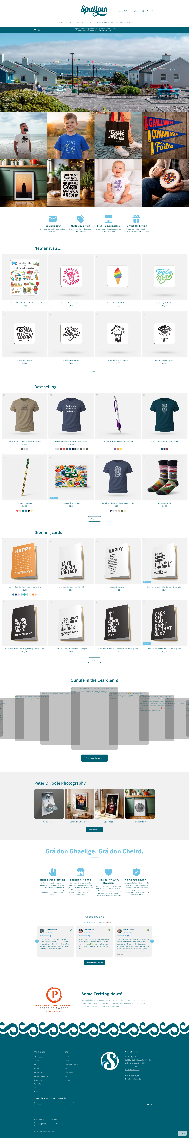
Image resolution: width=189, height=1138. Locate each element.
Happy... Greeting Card (117, 587)
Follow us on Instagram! (94, 758)
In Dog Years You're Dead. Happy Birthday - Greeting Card (24, 649)
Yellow (121, 449)
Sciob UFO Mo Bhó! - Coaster (164, 360)
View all (94, 372)
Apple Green (125, 511)
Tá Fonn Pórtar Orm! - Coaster (118, 360)
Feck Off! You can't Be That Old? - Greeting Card (164, 649)
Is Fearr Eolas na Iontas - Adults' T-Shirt (164, 441)
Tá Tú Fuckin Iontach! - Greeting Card (71, 587)
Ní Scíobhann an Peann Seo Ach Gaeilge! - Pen (117, 441)
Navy (75, 449)
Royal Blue (70, 449)
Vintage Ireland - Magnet (71, 503)
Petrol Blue (162, 449)
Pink (20, 511)
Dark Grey (81, 449)
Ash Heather (55, 449)
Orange (118, 449)
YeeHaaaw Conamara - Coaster (71, 303)
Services (67, 1061)
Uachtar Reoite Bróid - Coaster (117, 303)
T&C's (66, 1076)
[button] (68, 22)
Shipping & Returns (71, 1065)
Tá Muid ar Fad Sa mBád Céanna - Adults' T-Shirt (24, 441)
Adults (36, 1061)
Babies (36, 1068)
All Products (38, 1057)
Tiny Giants (139, 821)
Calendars (47, 821)
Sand (119, 511)
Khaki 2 (22, 449)
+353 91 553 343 (131, 1066)
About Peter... (94, 830)
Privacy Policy (69, 1072)
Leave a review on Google (94, 962)
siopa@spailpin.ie (132, 1069)
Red (64, 449)
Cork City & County (78, 821)
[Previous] (37, 941)
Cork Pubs (108, 821)
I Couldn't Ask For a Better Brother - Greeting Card (71, 649)
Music (36, 1092)
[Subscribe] (71, 1104)
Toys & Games (39, 1084)
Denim (58, 449)
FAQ (66, 1068)
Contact (67, 1080)
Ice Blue (27, 449)
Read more (120, 954)
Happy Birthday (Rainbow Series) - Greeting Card (24, 587)
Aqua (22, 594)
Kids (35, 1065)
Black (73, 449)
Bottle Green (67, 449)
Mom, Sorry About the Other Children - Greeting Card (164, 587)
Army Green (87, 449)
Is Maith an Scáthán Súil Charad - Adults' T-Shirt (118, 503)
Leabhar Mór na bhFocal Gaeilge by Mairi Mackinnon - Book (24, 303)
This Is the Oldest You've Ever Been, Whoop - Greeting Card (118, 649)
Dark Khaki (84, 449)
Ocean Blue (113, 511)
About (67, 1057)
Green (23, 511)
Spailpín (41, 1131)
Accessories (38, 1072)
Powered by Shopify (49, 1131)
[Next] (152, 941)
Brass (32, 511)
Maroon (61, 449)
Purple (115, 449)
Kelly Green (78, 449)
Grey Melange (24, 449)
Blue (26, 511)
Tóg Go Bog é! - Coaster (164, 303)
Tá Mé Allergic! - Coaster (71, 360)
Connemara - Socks (164, 503)
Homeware (38, 1080)
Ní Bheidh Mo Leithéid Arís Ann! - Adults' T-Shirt (71, 441)
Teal (24, 594)
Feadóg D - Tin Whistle (24, 503)
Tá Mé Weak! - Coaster (24, 360)
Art (35, 1088)
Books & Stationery (41, 1076)
